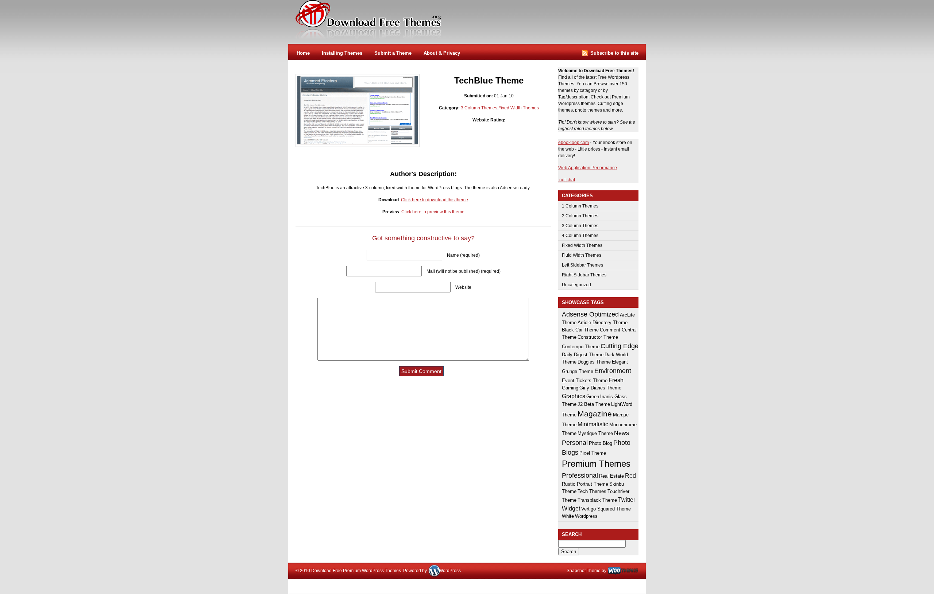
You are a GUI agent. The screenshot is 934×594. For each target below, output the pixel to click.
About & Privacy (442, 53)
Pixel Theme (592, 453)
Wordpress (586, 516)
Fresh (616, 380)
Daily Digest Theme (582, 354)
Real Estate (611, 476)
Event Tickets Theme (584, 380)
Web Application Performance (587, 167)
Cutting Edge (619, 346)
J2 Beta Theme (594, 404)
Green (592, 396)
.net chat (566, 179)
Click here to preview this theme (432, 211)
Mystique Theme (595, 433)
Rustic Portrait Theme (585, 484)
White (568, 516)
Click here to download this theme (434, 199)
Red (630, 475)
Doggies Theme (594, 362)
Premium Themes (596, 464)
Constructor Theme (598, 337)
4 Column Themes (580, 235)
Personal (575, 442)
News (621, 433)
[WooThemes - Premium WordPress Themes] (622, 570)
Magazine (595, 413)
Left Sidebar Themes (582, 265)
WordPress (450, 570)
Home (303, 53)
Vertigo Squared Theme (606, 509)
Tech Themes (592, 491)
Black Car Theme (580, 330)
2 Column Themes (580, 215)
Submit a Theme (393, 53)
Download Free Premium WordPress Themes (369, 19)
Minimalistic (593, 424)
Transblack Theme (597, 500)
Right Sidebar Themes (584, 274)
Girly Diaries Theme (600, 388)
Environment (612, 370)
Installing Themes (342, 53)
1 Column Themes (580, 206)
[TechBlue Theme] (357, 143)
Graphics (573, 396)
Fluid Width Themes (581, 255)
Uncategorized (576, 284)
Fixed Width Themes (518, 107)
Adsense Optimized (590, 314)
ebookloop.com (573, 142)
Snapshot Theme (584, 570)
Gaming (570, 388)
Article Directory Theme (603, 322)
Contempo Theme (580, 346)
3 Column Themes (479, 107)
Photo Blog (600, 443)
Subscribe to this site (614, 53)
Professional (580, 475)
